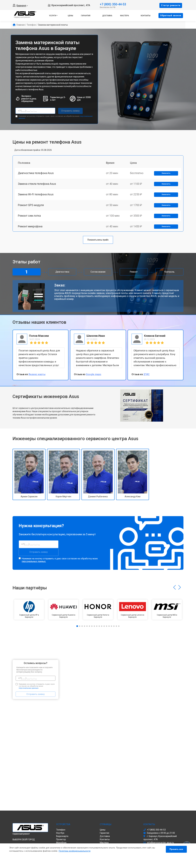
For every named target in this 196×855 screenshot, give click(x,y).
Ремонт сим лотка (29, 215)
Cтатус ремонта (170, 5)
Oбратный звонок (170, 15)
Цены (70, 16)
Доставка (107, 16)
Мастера (124, 16)
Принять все (176, 849)
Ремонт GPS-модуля (31, 205)
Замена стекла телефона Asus (37, 183)
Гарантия (85, 16)
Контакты (145, 16)
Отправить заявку (70, 111)
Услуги (52, 16)
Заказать (166, 173)
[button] (174, 587)
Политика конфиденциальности (74, 851)
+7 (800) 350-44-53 (113, 4)
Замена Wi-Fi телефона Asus (36, 194)
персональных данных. (34, 561)
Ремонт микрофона (30, 226)
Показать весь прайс (98, 240)
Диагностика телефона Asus (36, 173)
